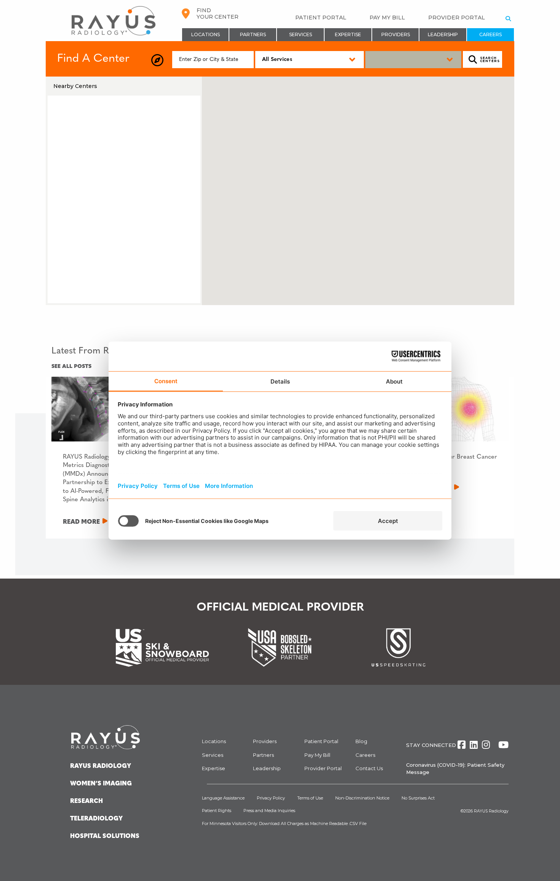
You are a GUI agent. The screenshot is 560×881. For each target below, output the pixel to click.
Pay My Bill (387, 17)
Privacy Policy (271, 798)
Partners (253, 34)
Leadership (443, 34)
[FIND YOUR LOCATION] (157, 60)
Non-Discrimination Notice (362, 798)
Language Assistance (223, 798)
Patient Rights (216, 810)
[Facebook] (462, 744)
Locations (205, 34)
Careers (490, 34)
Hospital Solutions (104, 836)
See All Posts (71, 366)
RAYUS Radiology (491, 811)
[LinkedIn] (474, 744)
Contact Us (369, 768)
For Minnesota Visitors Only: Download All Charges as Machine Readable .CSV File (284, 823)
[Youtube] (503, 744)
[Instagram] (486, 744)
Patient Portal (320, 17)
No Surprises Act (418, 798)
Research (86, 801)
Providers (395, 34)
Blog (361, 741)
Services (300, 34)
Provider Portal (456, 17)
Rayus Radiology (100, 766)
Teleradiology (96, 819)
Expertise (348, 34)
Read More (81, 522)
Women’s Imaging (101, 784)
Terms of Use (310, 798)
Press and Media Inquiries (269, 810)
